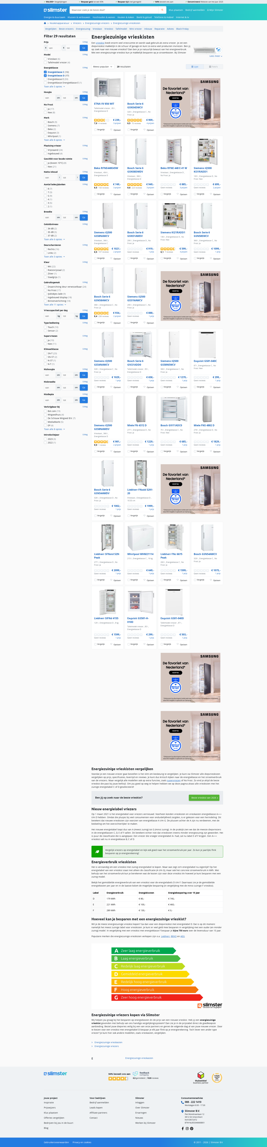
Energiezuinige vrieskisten (126, 23)
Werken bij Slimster (145, 1122)
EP (50, 425)
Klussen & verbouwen (79, 17)
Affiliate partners (98, 1112)
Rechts (53, 249)
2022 (52, 442)
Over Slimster (142, 1107)
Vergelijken (51, 28)
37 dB (52, 235)
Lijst (195, 66)
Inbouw (148, 28)
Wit (51, 266)
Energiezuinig (83, 28)
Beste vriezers (66, 28)
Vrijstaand (55, 149)
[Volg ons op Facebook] (182, 1128)
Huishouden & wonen (104, 17)
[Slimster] (46, 23)
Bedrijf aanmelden (195, 9)
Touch (53, 327)
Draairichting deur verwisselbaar (67, 286)
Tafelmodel (121, 28)
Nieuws (139, 1117)
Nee (51, 112)
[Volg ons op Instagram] (187, 1128)
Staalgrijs (54, 277)
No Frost (54, 290)
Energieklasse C (58, 72)
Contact (93, 1117)
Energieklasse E (58, 79)
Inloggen (139, 1102)
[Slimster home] (55, 9)
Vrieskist (108, 28)
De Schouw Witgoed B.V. (61, 418)
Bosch (52, 122)
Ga (83, 47)
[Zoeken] (162, 10)
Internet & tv (182, 17)
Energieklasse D (58, 75)
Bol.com (54, 411)
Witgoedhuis (56, 414)
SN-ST (52, 356)
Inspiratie (49, 1102)
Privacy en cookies (82, 1142)
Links (52, 252)
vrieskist (100, 42)
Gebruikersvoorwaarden (56, 1142)
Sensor (53, 330)
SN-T (52, 353)
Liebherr (165, 936)
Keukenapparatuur (59, 23)
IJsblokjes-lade (57, 293)
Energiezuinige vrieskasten (108, 1042)
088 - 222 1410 (193, 1102)
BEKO (174, 936)
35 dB (52, 232)
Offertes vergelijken (54, 1117)
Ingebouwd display (60, 297)
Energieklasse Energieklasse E (65, 82)
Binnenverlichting (59, 300)
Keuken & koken (126, 17)
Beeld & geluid (144, 17)
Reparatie (160, 28)
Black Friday (182, 28)
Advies (170, 28)
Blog (46, 1127)
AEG (182, 936)
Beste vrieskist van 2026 (203, 797)
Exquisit (53, 132)
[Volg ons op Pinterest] (191, 1128)
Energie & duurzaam (54, 17)
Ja (51, 108)
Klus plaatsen (176, 9)
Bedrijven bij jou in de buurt (58, 1122)
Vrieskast (97, 28)
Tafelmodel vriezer (59, 62)
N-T (51, 364)
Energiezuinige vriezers (97, 23)
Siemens (54, 125)
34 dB (52, 228)
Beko (52, 129)
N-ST (52, 360)
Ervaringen (141, 1112)
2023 (52, 439)
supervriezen (174, 780)
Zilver (52, 273)
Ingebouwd (55, 153)
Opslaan (117, 130)
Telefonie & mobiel (164, 17)
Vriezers (77, 23)
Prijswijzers (50, 1107)
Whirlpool (54, 136)
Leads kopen (96, 1107)
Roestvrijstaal (56, 270)
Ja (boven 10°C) (57, 162)
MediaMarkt (55, 421)
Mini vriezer (135, 28)
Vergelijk (101, 129)
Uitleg (85, 42)
